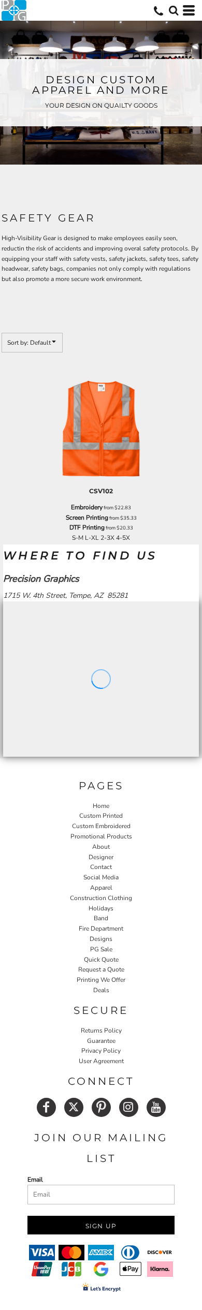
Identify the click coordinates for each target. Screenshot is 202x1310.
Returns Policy (101, 1030)
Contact (101, 867)
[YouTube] (156, 1107)
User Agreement (101, 1061)
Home (101, 806)
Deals (101, 990)
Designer (101, 857)
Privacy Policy (101, 1051)
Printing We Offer (101, 980)
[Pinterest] (101, 1107)
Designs (101, 939)
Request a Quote (101, 969)
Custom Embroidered (101, 826)
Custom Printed (101, 816)
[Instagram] (128, 1107)
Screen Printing (87, 517)
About (101, 847)
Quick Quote (101, 959)
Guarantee (101, 1041)
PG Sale (101, 949)
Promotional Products (101, 836)
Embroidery (87, 507)
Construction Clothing (101, 898)
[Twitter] (73, 1107)
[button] (173, 10)
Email (35, 1179)
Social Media (101, 877)
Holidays (101, 908)
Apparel (101, 888)
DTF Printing (87, 527)
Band (101, 918)
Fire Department (101, 928)
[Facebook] (46, 1107)
